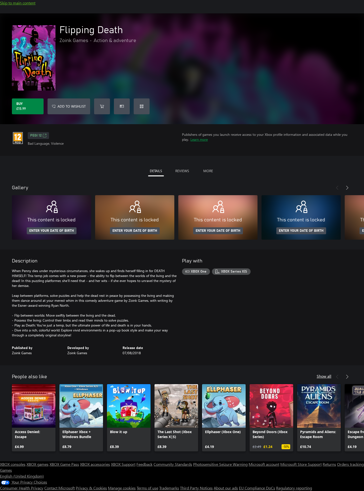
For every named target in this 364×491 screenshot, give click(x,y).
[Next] (347, 187)
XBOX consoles (13, 464)
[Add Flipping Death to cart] (102, 106)
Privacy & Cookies (91, 488)
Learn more (199, 139)
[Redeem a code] (142, 106)
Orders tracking (350, 464)
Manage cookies (122, 488)
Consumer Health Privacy (21, 488)
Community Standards (173, 464)
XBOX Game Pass (64, 464)
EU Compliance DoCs (257, 488)
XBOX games (37, 464)
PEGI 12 (36, 135)
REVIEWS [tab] (182, 170)
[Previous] (337, 187)
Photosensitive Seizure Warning (220, 464)
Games (6, 470)
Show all (324, 376)
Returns (329, 464)
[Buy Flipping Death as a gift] (122, 106)
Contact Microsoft (59, 488)
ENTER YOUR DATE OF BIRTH (51, 231)
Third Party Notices (196, 488)
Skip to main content (17, 2)
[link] (33, 417)
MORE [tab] (208, 170)
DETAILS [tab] (156, 170)
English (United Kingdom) (22, 476)
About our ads (226, 488)
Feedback (144, 464)
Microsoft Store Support (301, 464)
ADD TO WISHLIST (71, 106)
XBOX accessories (95, 464)
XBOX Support (123, 464)
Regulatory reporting (294, 488)
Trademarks (169, 488)
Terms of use (147, 488)
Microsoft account (264, 464)
